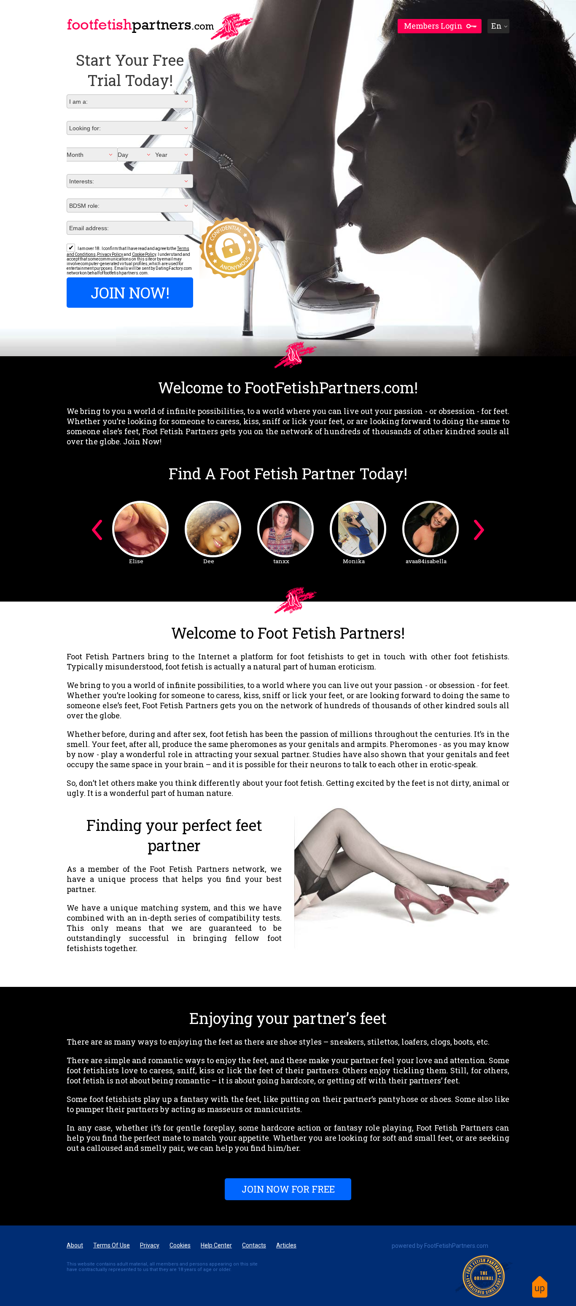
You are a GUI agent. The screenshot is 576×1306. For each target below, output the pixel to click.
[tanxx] (430, 529)
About (75, 1245)
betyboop (136, 561)
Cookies (180, 1245)
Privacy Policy (110, 254)
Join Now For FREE (288, 1189)
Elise (281, 561)
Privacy (149, 1245)
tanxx (426, 561)
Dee (353, 561)
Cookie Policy (144, 254)
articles (286, 1245)
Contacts (254, 1245)
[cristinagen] (213, 529)
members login (433, 26)
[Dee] (358, 529)
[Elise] (285, 529)
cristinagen (208, 561)
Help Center (216, 1245)
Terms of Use (111, 1245)
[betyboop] (140, 529)
